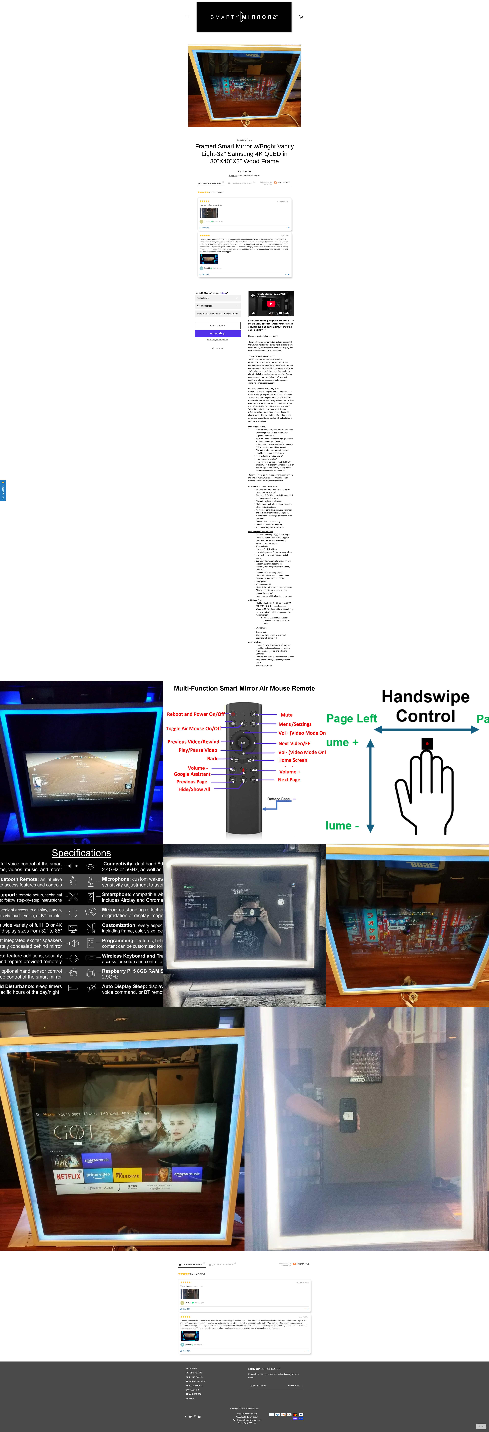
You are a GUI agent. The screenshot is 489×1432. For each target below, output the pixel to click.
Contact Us (192, 1390)
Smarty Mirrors (252, 1408)
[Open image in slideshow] (244, 86)
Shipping (233, 175)
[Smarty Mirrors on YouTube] (199, 1416)
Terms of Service (195, 1381)
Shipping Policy (194, 1377)
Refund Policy (194, 1373)
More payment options (217, 339)
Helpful (204, 228)
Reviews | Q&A (3, 492)
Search (190, 1398)
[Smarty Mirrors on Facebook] (186, 1416)
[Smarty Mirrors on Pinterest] (190, 1416)
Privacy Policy (194, 1386)
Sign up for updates (264, 1369)
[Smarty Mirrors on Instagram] (195, 1416)
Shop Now (191, 1369)
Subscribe (294, 1386)
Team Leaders (193, 1394)
